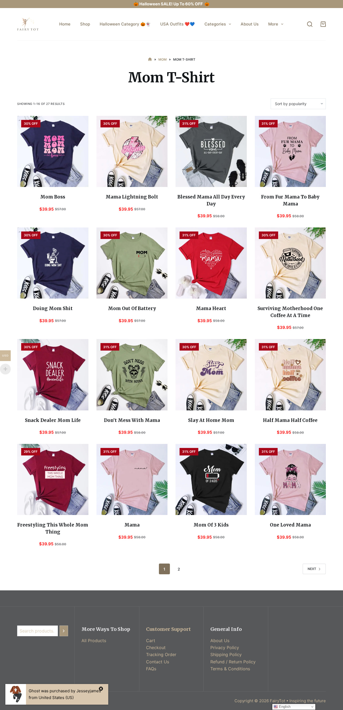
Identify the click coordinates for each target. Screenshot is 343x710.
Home (64, 24)
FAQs (151, 668)
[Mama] (132, 479)
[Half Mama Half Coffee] (290, 374)
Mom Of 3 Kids (211, 525)
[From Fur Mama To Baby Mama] (290, 151)
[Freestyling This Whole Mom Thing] (52, 479)
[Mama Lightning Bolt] (132, 151)
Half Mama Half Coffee (290, 420)
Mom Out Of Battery (132, 308)
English (284, 707)
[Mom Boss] (52, 151)
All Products (93, 640)
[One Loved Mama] (290, 479)
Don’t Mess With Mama (132, 420)
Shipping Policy (226, 654)
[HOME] (150, 59)
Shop (85, 24)
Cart (150, 640)
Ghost (34, 690)
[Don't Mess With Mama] (132, 374)
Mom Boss (52, 197)
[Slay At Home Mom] (211, 374)
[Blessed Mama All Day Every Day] (211, 151)
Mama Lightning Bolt (132, 197)
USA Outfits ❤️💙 (177, 24)
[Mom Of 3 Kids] (211, 479)
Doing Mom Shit (53, 308)
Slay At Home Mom (211, 420)
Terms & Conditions (230, 668)
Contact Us (157, 661)
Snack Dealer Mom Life (53, 420)
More (273, 24)
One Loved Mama (290, 525)
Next (312, 569)
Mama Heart (211, 308)
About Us (250, 24)
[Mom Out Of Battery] (132, 263)
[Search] (309, 24)
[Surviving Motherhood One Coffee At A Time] (290, 263)
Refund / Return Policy (233, 661)
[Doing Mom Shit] (52, 263)
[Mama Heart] (211, 263)
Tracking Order (161, 654)
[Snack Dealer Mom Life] (52, 374)
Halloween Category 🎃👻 (125, 24)
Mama (132, 525)
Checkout (156, 647)
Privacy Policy (224, 647)
